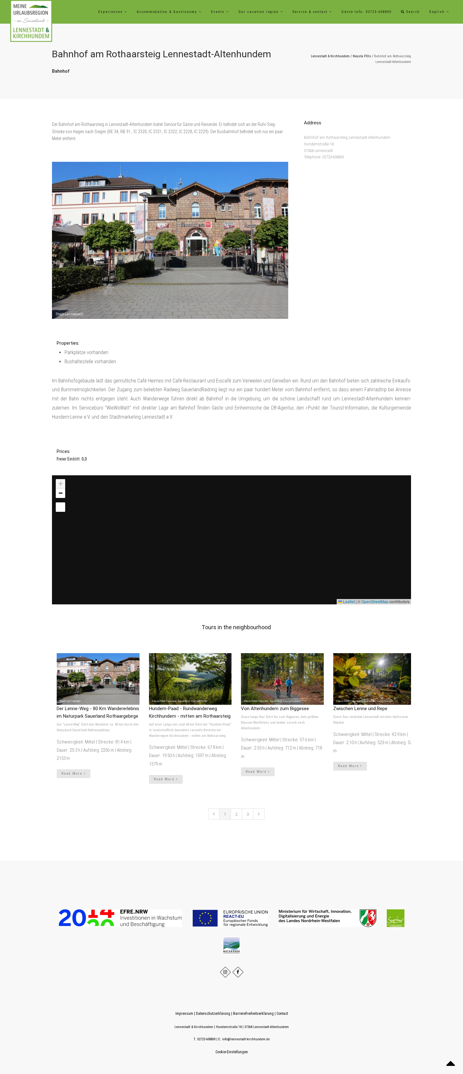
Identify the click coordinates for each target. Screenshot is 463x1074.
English (437, 12)
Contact (282, 1013)
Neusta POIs (362, 56)
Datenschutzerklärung (213, 1013)
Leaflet (348, 601)
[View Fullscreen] (60, 507)
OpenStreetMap (374, 601)
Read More (72, 774)
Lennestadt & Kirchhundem (330, 56)
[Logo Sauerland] (395, 918)
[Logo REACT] (230, 918)
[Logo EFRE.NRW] (121, 918)
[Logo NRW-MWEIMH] (328, 918)
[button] (225, 526)
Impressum (184, 1013)
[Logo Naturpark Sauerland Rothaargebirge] (231, 945)
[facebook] (238, 972)
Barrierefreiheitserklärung (253, 1013)
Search (412, 12)
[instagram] (225, 972)
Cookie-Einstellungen (231, 1052)
